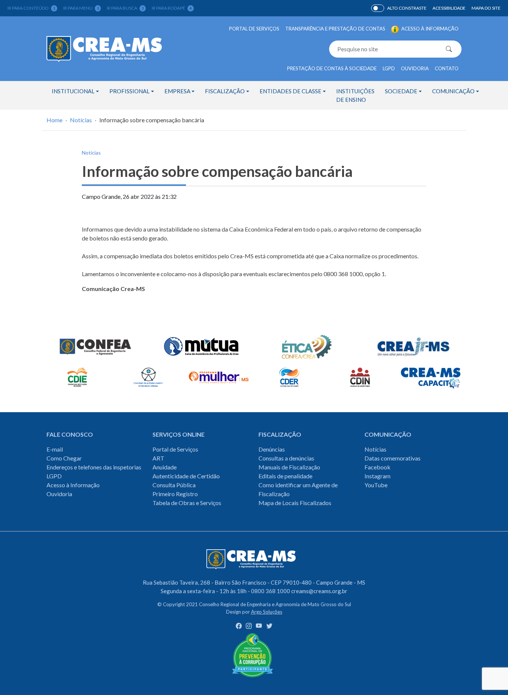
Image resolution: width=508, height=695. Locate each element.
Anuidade (164, 467)
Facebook (377, 467)
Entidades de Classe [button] (290, 91)
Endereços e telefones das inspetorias (93, 467)
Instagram (377, 475)
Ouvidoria (415, 68)
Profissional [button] (129, 91)
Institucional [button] (73, 91)
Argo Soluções (266, 612)
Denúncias (271, 449)
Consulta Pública (174, 484)
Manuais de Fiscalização (289, 467)
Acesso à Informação (73, 484)
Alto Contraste (377, 8)
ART (158, 458)
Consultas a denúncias (286, 458)
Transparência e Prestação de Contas (335, 29)
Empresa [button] (177, 91)
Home (54, 119)
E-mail (54, 449)
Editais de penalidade (285, 475)
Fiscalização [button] (225, 91)
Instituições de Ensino (355, 95)
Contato (447, 68)
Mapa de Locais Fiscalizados (294, 502)
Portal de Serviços (254, 29)
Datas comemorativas (392, 458)
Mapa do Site (486, 8)
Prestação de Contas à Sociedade (332, 68)
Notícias (81, 119)
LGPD (389, 68)
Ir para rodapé (172, 8)
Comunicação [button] (453, 91)
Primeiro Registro (175, 493)
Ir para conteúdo (31, 8)
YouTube (376, 484)
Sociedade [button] (401, 91)
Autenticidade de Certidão (186, 475)
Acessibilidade (449, 8)
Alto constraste (407, 8)
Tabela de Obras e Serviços (186, 502)
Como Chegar (64, 458)
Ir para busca (125, 8)
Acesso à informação (429, 29)
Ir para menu (81, 8)
